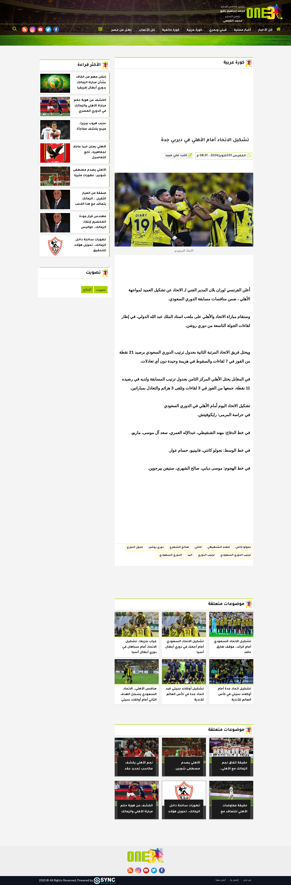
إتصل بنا (234, 880)
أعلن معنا (221, 880)
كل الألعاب (147, 30)
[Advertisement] (184, 109)
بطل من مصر (121, 30)
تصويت (101, 289)
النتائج (87, 289)
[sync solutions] (104, 880)
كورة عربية (194, 30)
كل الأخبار (265, 30)
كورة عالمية (170, 30)
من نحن (246, 880)
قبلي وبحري (218, 30)
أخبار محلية (242, 30)
